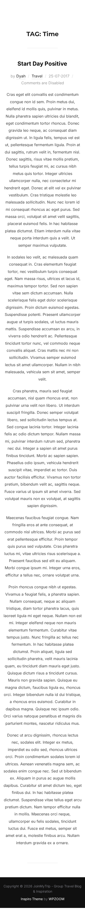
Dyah (21, 76)
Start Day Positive (42, 63)
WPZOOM (56, 899)
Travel (37, 76)
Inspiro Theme (32, 899)
